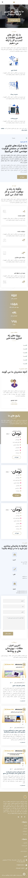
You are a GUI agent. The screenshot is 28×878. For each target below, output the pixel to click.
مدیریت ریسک (14, 94)
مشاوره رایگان (8, 633)
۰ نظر (11, 682)
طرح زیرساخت (14, 118)
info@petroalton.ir (21, 865)
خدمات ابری (14, 70)
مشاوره (23, 349)
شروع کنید (22, 177)
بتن (26, 848)
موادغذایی (25, 828)
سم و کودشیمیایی (24, 851)
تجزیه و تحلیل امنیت (20, 353)
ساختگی (23, 360)
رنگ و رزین (25, 843)
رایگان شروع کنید (14, 20)
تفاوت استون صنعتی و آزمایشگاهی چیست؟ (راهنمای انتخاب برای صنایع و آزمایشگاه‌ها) (14, 731)
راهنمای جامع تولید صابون (18, 685)
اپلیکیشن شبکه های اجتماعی (18, 356)
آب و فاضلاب (25, 831)
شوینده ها (25, 834)
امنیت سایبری (21, 345)
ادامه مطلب (23, 701)
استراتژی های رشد (20, 364)
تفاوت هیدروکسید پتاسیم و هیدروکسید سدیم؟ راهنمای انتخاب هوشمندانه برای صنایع (14, 772)
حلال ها (25, 826)
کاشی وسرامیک (24, 845)
